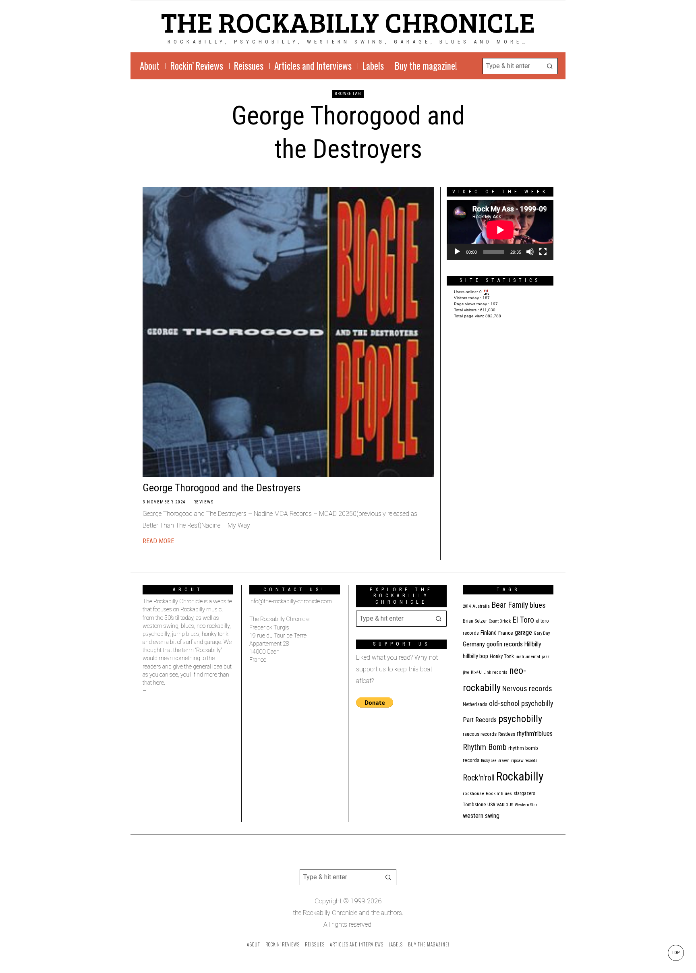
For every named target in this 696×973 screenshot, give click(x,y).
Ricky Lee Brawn (495, 760)
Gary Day (542, 633)
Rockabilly (519, 776)
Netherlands (475, 704)
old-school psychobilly (521, 703)
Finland (489, 632)
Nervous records (527, 688)
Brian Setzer (475, 621)
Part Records (480, 720)
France (505, 632)
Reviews (203, 502)
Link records (495, 672)
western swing (481, 816)
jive (466, 672)
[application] (500, 230)
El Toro (523, 620)
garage (523, 632)
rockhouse (473, 793)
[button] (550, 66)
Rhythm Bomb (485, 747)
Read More (158, 541)
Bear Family (509, 605)
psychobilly (520, 719)
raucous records (480, 734)
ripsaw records (524, 760)
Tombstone (474, 804)
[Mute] (530, 252)
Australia (481, 606)
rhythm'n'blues (535, 733)
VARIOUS (505, 804)
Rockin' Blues (499, 793)
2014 (467, 606)
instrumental (528, 656)
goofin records (505, 644)
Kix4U (476, 672)
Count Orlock (500, 621)
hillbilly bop (475, 656)
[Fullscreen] (543, 252)
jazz (545, 656)
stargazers (524, 793)
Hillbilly (532, 644)
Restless (506, 734)
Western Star (526, 804)
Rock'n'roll (479, 778)
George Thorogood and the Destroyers (222, 488)
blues (538, 605)
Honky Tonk (502, 656)
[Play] (457, 252)
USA (491, 804)
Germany (474, 644)
